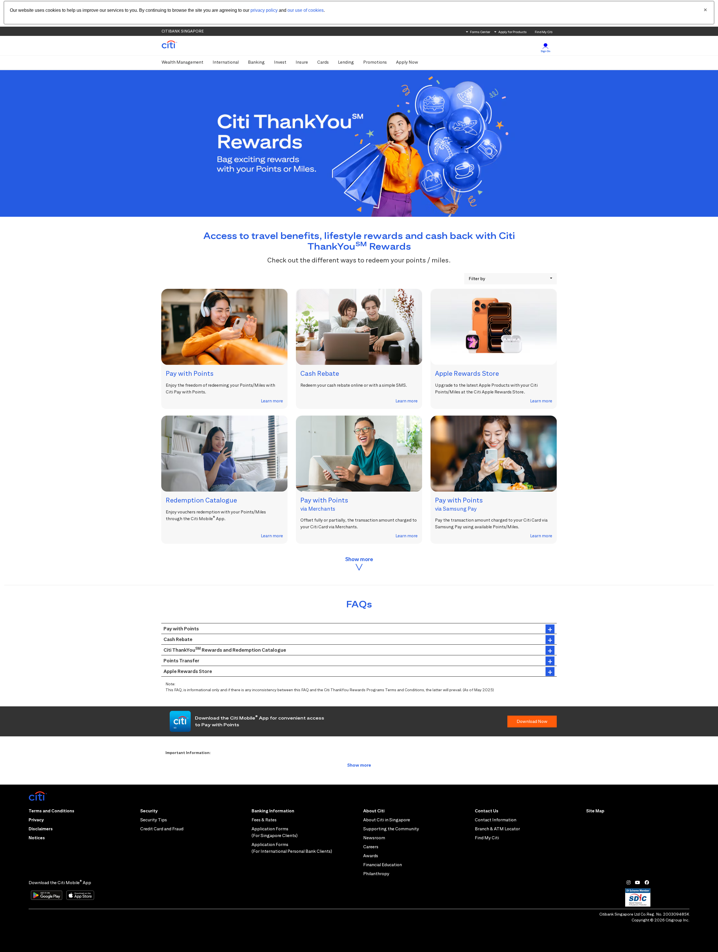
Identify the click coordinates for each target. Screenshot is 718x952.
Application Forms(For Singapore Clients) (275, 832)
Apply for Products (512, 32)
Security (149, 810)
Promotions (375, 62)
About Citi (374, 810)
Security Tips (153, 819)
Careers (370, 846)
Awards (370, 855)
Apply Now (407, 62)
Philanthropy (376, 873)
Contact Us (486, 810)
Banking (256, 62)
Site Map (595, 810)
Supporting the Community (391, 828)
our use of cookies (305, 10)
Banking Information (273, 810)
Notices (37, 837)
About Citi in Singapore (386, 819)
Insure (302, 62)
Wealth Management (182, 62)
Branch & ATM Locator (497, 828)
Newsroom (374, 837)
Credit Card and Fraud (161, 828)
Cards (323, 62)
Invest (280, 62)
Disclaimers (41, 828)
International (226, 62)
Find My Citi (544, 32)
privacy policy (264, 10)
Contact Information (495, 819)
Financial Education (382, 864)
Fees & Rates (264, 819)
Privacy (36, 819)
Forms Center (480, 32)
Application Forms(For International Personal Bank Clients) (292, 848)
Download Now (532, 721)
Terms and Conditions (51, 810)
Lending (346, 62)
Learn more (272, 401)
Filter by (477, 278)
